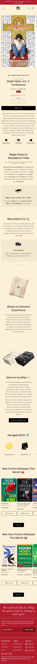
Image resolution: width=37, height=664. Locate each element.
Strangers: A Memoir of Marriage (7, 569)
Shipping (13, 95)
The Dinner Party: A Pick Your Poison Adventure (23, 504)
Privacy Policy (17, 650)
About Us (4, 644)
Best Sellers (24, 454)
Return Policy (17, 644)
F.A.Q (2, 650)
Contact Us (4, 647)
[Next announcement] (34, 2)
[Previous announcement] (3, 2)
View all (18, 525)
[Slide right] (22, 70)
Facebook (31, 647)
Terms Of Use (17, 647)
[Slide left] (15, 70)
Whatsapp (31, 650)
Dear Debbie (4, 503)
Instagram (31, 644)
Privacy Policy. (25, 634)
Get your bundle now (18, 420)
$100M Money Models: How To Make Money (24, 569)
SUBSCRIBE (29, 629)
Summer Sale (9, 454)
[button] (4, 8)
